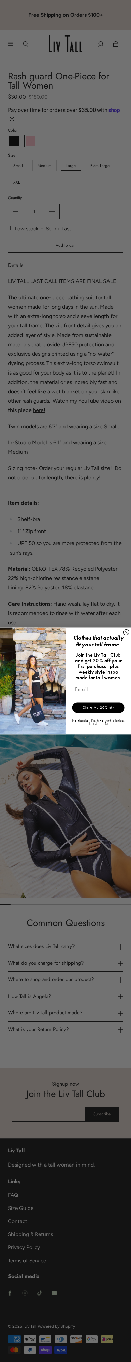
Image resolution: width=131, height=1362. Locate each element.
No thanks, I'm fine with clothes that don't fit (98, 722)
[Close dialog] (126, 632)
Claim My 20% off (98, 708)
